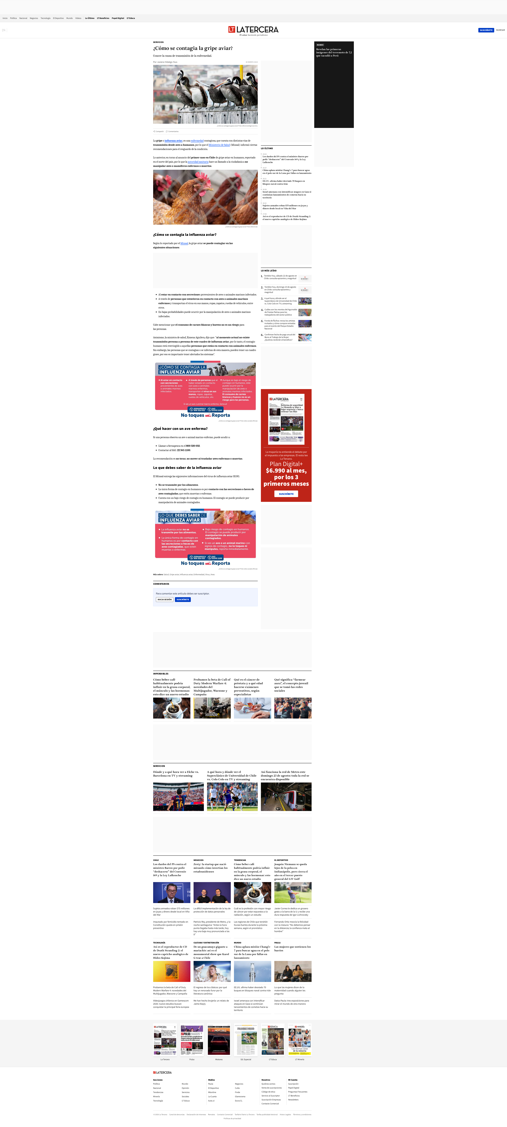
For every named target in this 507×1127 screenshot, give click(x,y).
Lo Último (89, 18)
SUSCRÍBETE (286, 494)
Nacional (23, 18)
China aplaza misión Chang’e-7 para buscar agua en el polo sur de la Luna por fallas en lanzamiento (287, 171)
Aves (213, 574)
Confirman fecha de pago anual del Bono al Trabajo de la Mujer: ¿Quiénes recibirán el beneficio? (280, 337)
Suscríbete (184, 599)
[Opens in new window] (219, 1055)
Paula (277, 942)
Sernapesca (174, 445)
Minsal (184, 243)
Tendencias (240, 860)
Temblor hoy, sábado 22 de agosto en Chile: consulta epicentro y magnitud (280, 277)
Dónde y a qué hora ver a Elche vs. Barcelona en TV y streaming (176, 774)
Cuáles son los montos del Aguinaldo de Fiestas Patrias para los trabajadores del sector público (281, 312)
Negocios (34, 18)
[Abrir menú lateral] (4, 30)
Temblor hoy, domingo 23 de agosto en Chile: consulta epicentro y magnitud (280, 290)
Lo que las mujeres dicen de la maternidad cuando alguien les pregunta (289, 990)
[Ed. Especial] (246, 1055)
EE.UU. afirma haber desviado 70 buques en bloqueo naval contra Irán (284, 182)
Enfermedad (199, 574)
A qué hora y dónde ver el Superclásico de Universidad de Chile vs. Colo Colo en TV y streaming (280, 301)
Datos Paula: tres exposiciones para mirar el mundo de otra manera (291, 1002)
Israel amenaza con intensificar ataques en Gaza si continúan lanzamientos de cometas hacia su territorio (287, 195)
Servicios (158, 42)
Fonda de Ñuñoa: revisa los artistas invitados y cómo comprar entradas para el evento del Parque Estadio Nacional (279, 324)
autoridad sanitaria (198, 161)
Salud (166, 574)
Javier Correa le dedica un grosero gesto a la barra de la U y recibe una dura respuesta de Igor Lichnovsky (292, 911)
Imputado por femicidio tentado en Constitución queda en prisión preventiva (170, 925)
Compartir (160, 131)
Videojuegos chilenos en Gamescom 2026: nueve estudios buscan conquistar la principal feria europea (171, 1003)
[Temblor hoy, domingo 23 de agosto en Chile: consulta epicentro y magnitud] (305, 290)
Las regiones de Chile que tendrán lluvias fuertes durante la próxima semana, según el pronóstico (251, 925)
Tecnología (45, 18)
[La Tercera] (165, 1055)
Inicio (5, 18)
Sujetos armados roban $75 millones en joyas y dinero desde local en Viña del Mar (285, 207)
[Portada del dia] (286, 443)
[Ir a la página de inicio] (253, 30)
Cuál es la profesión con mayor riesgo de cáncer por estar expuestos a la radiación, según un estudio (252, 911)
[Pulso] (192, 1055)
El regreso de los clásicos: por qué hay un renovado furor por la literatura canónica (210, 990)
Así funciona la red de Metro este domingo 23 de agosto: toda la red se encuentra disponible (285, 776)
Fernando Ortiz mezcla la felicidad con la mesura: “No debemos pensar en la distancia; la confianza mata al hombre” (292, 926)
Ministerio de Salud (219, 144)
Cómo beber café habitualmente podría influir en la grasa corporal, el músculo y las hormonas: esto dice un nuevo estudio (171, 687)
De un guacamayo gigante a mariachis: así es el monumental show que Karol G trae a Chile (211, 952)
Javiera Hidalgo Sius (167, 61)
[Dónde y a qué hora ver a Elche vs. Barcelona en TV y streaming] (178, 797)
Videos (78, 18)
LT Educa (131, 18)
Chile (156, 860)
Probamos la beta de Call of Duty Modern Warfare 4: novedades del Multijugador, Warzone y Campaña (212, 687)
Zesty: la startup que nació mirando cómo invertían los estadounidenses (211, 868)
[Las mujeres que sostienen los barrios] (293, 971)
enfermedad (197, 140)
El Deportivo (58, 18)
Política (13, 18)
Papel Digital (118, 18)
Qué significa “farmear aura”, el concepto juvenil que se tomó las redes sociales (291, 685)
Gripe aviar (174, 574)
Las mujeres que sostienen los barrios (292, 949)
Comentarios (173, 131)
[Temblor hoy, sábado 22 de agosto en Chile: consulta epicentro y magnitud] (305, 278)
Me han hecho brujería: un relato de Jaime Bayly (211, 1002)
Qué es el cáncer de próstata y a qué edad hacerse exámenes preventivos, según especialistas (248, 687)
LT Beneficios (103, 18)
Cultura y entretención (206, 942)
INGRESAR (500, 30)
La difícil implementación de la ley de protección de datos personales (212, 910)
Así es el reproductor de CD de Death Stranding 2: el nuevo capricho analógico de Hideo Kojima (287, 218)
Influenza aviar (186, 574)
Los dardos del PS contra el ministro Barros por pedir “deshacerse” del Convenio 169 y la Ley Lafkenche (285, 160)
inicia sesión (165, 599)
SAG (174, 450)
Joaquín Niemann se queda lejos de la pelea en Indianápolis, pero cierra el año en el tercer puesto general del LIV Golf (291, 871)
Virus (207, 574)
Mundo (69, 18)
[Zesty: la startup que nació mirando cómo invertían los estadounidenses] (212, 892)
